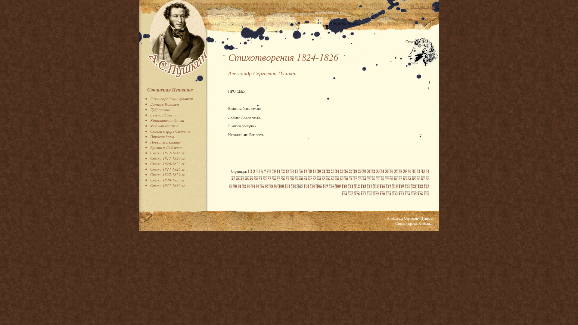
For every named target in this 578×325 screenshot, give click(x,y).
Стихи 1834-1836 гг (167, 185)
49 (251, 178)
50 (256, 178)
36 (391, 171)
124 (344, 194)
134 (407, 194)
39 (405, 171)
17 (305, 171)
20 (319, 171)
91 (239, 186)
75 (369, 178)
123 (426, 186)
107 (325, 186)
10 (274, 171)
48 (247, 178)
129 (376, 194)
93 (248, 186)
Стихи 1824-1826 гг (167, 169)
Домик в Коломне (164, 104)
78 (382, 178)
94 (253, 186)
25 (341, 171)
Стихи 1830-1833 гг (167, 180)
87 (423, 178)
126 (357, 194)
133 (401, 194)
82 (400, 178)
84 (409, 178)
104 (306, 186)
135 (414, 194)
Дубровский (160, 109)
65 (323, 178)
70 (346, 178)
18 (310, 171)
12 (283, 171)
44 (427, 171)
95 (257, 186)
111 (350, 186)
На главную (423, 6)
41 (414, 171)
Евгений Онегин (163, 115)
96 (262, 186)
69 (341, 178)
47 (242, 178)
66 (328, 178)
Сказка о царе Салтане (170, 131)
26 (346, 171)
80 (391, 178)
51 (260, 178)
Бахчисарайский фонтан (171, 98)
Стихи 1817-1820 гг (167, 158)
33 (378, 171)
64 (319, 178)
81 (396, 178)
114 (369, 186)
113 (363, 186)
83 (405, 178)
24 (337, 171)
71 (351, 178)
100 (281, 186)
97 (267, 186)
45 (233, 178)
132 (395, 194)
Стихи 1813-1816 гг (167, 153)
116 (382, 186)
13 (287, 171)
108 (331, 186)
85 (414, 178)
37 (396, 171)
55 (278, 178)
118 (395, 186)
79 (387, 178)
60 (301, 178)
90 (235, 186)
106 (319, 186)
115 (376, 186)
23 (332, 171)
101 (287, 186)
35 (387, 171)
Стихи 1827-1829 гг (167, 174)
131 (388, 194)
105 (312, 186)
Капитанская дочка (167, 120)
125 (350, 194)
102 (294, 186)
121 (414, 186)
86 (418, 178)
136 (420, 194)
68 (337, 178)
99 (276, 186)
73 (360, 178)
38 (400, 171)
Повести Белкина (165, 142)
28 (355, 171)
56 (283, 178)
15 (296, 171)
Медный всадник (164, 125)
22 (328, 171)
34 (382, 171)
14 (292, 171)
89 (230, 186)
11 (278, 171)
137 (426, 194)
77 (378, 178)
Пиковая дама (162, 136)
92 (244, 186)
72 (355, 178)
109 (338, 186)
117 (388, 186)
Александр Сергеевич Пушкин (410, 218)
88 (427, 178)
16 (301, 171)
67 (332, 178)
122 (420, 186)
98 (271, 186)
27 (351, 171)
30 (364, 171)
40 (409, 171)
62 (310, 178)
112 (357, 186)
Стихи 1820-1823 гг (167, 163)
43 (423, 171)
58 (292, 178)
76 (373, 178)
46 (238, 178)
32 (373, 171)
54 (274, 178)
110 (344, 186)
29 (360, 171)
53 (269, 178)
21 (323, 171)
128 (369, 194)
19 (314, 171)
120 (407, 186)
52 (265, 178)
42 (418, 171)
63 (314, 178)
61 (305, 178)
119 (401, 186)
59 (296, 178)
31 (369, 171)
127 (363, 194)
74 (364, 178)
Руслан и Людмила (166, 147)
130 (382, 194)
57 (287, 178)
